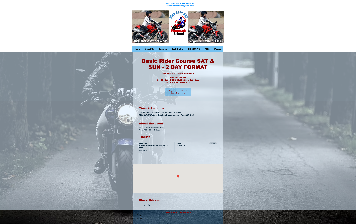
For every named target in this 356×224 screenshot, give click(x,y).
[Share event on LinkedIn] (149, 205)
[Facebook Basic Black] (138, 218)
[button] (162, 49)
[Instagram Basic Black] (140, 215)
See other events (178, 93)
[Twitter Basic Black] (138, 215)
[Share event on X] (144, 205)
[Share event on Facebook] (140, 205)
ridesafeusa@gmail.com (183, 6)
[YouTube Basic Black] (141, 218)
